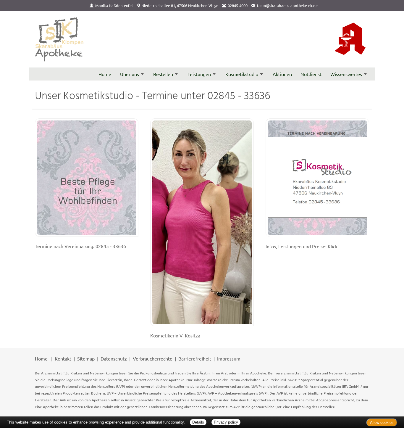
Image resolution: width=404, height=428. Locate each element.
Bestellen (163, 74)
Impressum (228, 358)
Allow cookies (382, 422)
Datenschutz (114, 358)
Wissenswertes (346, 74)
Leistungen (199, 74)
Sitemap (86, 358)
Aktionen (282, 74)
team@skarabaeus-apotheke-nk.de (287, 5)
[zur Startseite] (59, 39)
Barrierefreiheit (194, 358)
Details (198, 422)
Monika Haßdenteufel (114, 5)
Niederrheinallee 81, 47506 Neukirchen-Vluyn (179, 5)
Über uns (129, 74)
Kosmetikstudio (241, 74)
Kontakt (63, 358)
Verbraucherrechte (152, 358)
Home (104, 74)
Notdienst (310, 74)
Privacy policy (226, 422)
